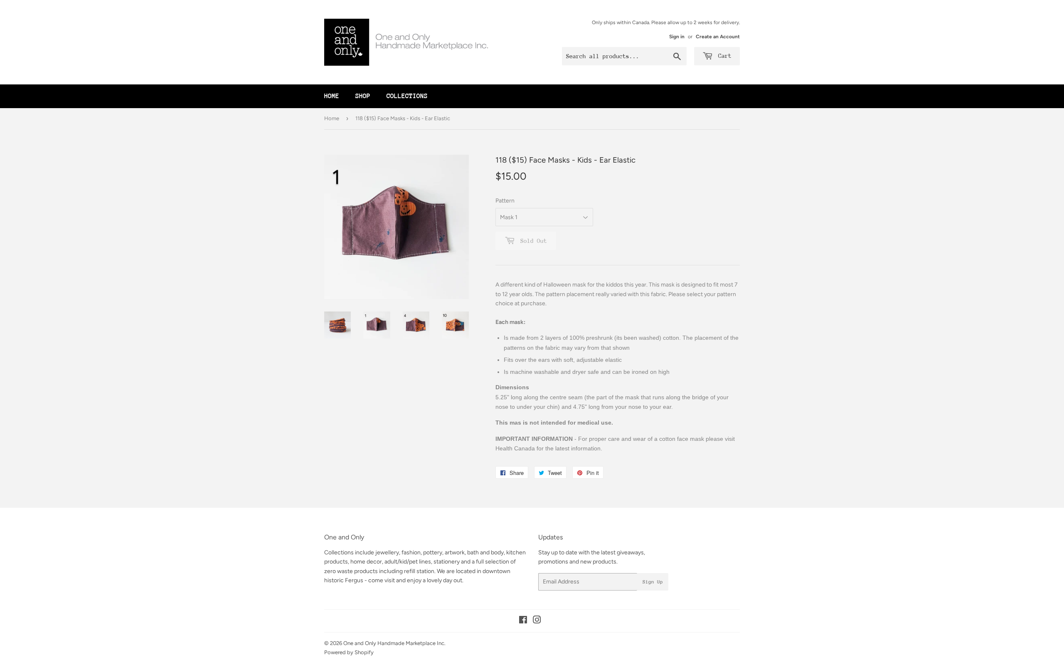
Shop (362, 96)
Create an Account (718, 37)
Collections (407, 96)
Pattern (505, 200)
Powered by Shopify (349, 652)
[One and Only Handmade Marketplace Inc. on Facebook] (523, 621)
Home (331, 96)
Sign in (677, 37)
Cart (723, 55)
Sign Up (653, 582)
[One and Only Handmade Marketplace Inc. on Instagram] (537, 621)
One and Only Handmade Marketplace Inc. (394, 643)
